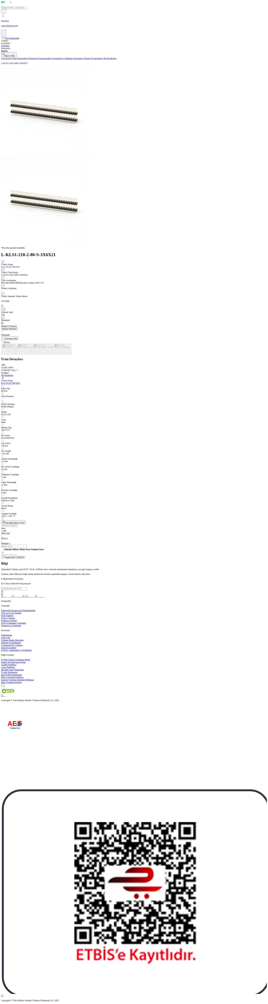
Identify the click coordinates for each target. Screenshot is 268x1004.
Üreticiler (5, 46)
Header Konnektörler (94, 58)
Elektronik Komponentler (40, 58)
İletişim (4, 51)
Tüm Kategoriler (12, 38)
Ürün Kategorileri (20, 58)
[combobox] (3, 685)
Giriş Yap (5, 26)
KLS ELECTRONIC (10, 383)
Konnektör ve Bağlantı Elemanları (68, 58)
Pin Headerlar (110, 58)
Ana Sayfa (6, 58)
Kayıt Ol (14, 26)
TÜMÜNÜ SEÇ (8, 370)
